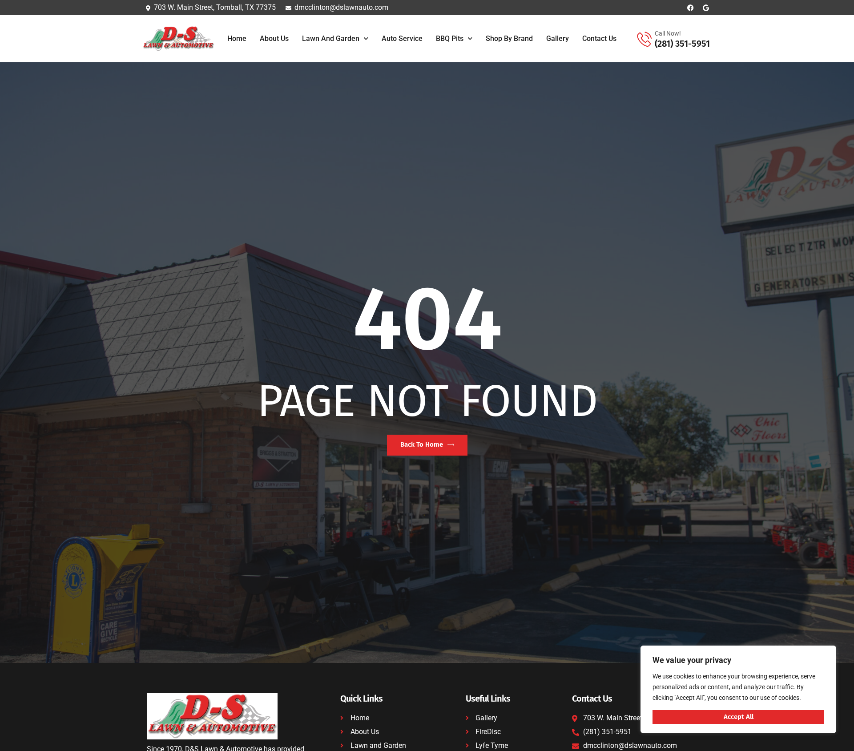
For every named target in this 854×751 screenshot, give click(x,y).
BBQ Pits (449, 38)
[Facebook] (690, 7)
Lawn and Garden (330, 38)
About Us (274, 38)
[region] (738, 689)
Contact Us (599, 38)
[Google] (706, 7)
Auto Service (402, 38)
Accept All (738, 717)
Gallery (557, 38)
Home (236, 38)
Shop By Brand (509, 38)
